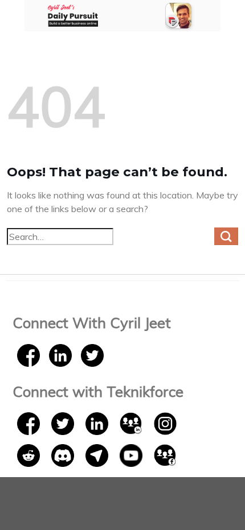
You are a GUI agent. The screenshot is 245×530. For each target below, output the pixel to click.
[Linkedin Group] (132, 422)
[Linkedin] (60, 354)
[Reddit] (30, 454)
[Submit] (226, 236)
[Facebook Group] (165, 454)
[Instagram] (165, 422)
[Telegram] (98, 454)
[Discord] (64, 454)
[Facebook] (28, 354)
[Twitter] (92, 354)
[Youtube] (132, 454)
